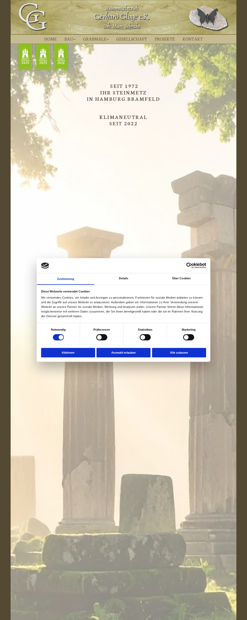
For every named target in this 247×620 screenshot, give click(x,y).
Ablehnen (68, 352)
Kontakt (193, 39)
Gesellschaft (131, 39)
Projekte (165, 39)
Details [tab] (123, 278)
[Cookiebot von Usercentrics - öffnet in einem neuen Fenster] (189, 265)
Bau (68, 39)
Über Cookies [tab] (181, 278)
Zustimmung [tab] (65, 278)
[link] (70, 39)
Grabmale (94, 39)
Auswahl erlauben (123, 352)
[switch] (101, 337)
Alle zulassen (179, 352)
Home (50, 39)
